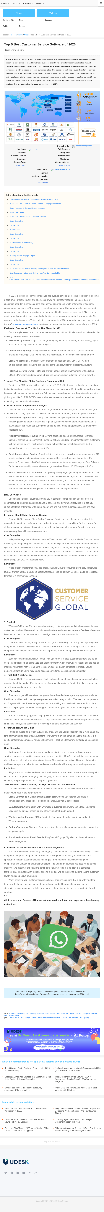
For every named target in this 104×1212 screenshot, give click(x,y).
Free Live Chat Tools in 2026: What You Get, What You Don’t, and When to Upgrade (26, 1129)
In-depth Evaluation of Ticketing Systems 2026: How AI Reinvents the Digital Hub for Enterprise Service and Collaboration (50, 1014)
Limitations (14, 225)
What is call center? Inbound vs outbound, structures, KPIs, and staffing (23, 1089)
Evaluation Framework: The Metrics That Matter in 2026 (34, 199)
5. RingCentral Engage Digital (22, 256)
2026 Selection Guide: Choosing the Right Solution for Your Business (39, 269)
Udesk (14, 35)
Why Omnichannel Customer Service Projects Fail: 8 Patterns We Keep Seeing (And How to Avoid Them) (77, 1110)
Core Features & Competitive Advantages (27, 208)
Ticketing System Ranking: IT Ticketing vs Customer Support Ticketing (73, 1120)
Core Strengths (16, 221)
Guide (26, 35)
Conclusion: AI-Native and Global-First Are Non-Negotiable (35, 273)
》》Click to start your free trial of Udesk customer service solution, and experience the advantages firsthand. (54, 278)
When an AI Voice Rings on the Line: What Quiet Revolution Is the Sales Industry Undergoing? (49, 1018)
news (20, 35)
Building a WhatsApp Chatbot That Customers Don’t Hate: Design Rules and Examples (27, 1078)
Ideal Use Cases (17, 212)
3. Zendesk (15, 230)
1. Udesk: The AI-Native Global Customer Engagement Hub (35, 204)
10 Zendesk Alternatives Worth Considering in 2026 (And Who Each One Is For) (77, 1069)
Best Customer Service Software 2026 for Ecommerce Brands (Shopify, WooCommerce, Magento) (75, 1079)
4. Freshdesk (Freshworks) (21, 243)
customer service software (25, 324)
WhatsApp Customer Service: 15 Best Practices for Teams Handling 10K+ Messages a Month (78, 1129)
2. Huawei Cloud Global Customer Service (28, 217)
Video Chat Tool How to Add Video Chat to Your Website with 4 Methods (76, 1089)
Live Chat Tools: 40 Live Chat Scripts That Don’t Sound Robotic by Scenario (25, 1120)
